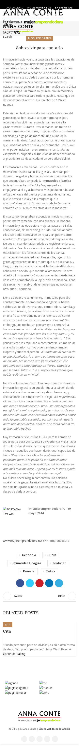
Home (6, 33)
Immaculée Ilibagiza (27, 563)
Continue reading (14, 654)
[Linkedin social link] (49, 2)
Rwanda (28, 571)
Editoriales (43, 38)
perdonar (59, 563)
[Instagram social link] (39, 2)
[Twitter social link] (35, 2)
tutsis (50, 571)
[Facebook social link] (30, 2)
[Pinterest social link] (39, 583)
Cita (7, 631)
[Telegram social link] (59, 583)
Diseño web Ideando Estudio (54, 728)
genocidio (29, 555)
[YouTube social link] (44, 2)
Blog (17, 33)
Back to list (39, 596)
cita (7, 624)
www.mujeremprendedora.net (22, 541)
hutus (52, 555)
